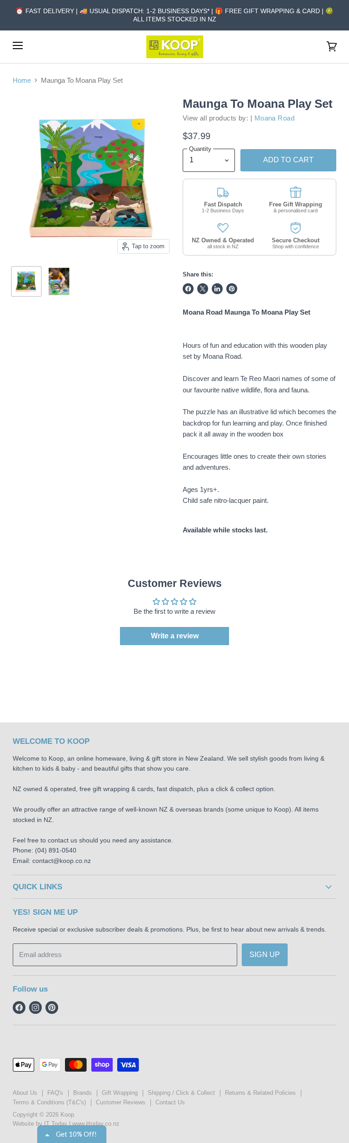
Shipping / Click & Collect (181, 1092)
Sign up (264, 954)
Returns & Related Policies (260, 1092)
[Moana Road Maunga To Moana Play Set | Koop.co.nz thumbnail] (26, 281)
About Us (25, 1092)
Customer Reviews (120, 1102)
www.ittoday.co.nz (96, 1123)
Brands (82, 1092)
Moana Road (274, 118)
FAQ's (55, 1092)
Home (22, 80)
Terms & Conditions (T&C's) (49, 1102)
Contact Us (170, 1102)
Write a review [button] (175, 636)
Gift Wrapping (120, 1092)
